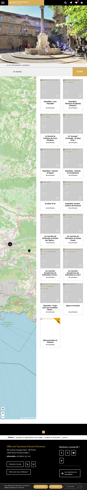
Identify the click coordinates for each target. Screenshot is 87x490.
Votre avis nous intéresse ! (18, 472)
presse (65, 437)
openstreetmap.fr (31, 418)
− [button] (3, 416)
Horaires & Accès (15, 464)
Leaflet (23, 418)
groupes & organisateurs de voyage (29, 437)
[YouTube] (73, 453)
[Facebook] (61, 453)
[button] (2, 408)
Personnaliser (70, 486)
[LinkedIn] (61, 460)
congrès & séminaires (52, 437)
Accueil (9, 65)
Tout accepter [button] (41, 486)
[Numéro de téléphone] (27, 464)
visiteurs (11, 437)
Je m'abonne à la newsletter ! (71, 473)
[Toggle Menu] (2, 3)
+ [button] (3, 413)
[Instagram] (67, 453)
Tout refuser (55, 486)
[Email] (33, 464)
